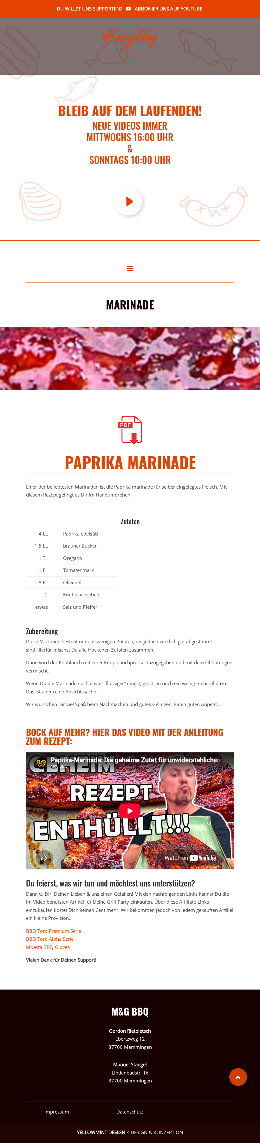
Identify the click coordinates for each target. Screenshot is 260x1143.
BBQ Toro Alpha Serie (50, 939)
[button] (238, 1077)
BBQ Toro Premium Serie (55, 931)
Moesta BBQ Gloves (48, 947)
